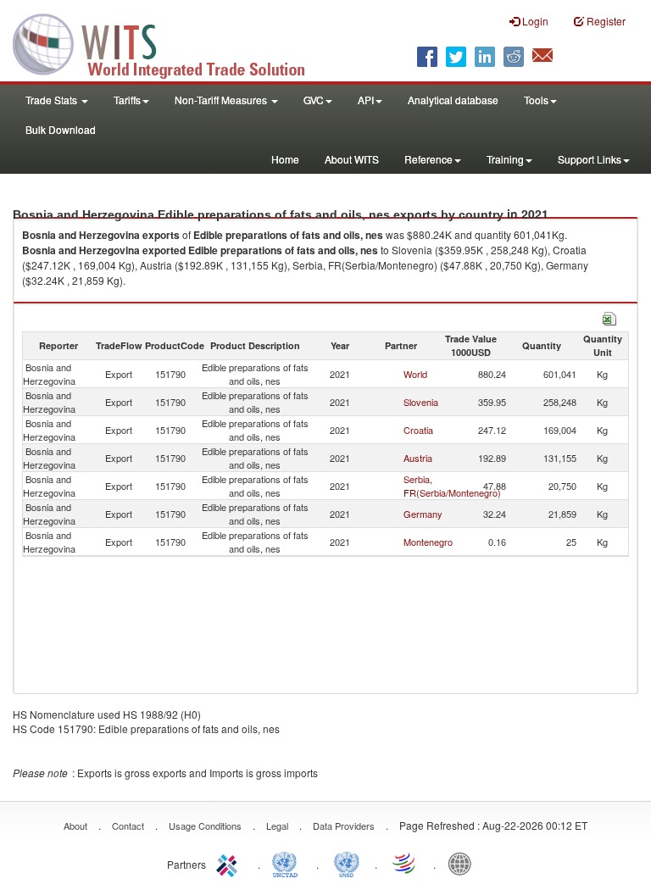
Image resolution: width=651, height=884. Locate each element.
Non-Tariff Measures (222, 99)
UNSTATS (347, 863)
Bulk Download (60, 129)
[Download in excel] (609, 316)
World (415, 374)
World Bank (464, 863)
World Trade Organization (405, 863)
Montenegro (428, 541)
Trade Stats (52, 99)
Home (285, 159)
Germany (422, 513)
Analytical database (453, 99)
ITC (230, 863)
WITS (169, 42)
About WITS (352, 159)
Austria (417, 457)
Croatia (418, 429)
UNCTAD (288, 863)
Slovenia (420, 402)
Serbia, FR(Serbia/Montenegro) (452, 485)
